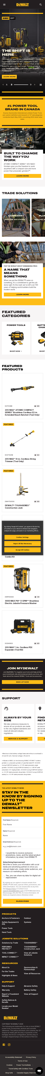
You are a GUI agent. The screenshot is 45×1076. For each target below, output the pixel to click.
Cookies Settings (22, 537)
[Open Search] (40, 4)
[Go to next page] (34, 85)
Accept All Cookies (22, 550)
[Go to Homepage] (22, 5)
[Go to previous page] (3, 85)
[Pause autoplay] (40, 85)
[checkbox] (4, 855)
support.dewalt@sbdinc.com (13, 891)
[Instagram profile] (9, 1045)
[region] (22, 220)
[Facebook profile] (4, 1045)
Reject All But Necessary (22, 543)
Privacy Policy (11, 889)
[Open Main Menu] (4, 4)
